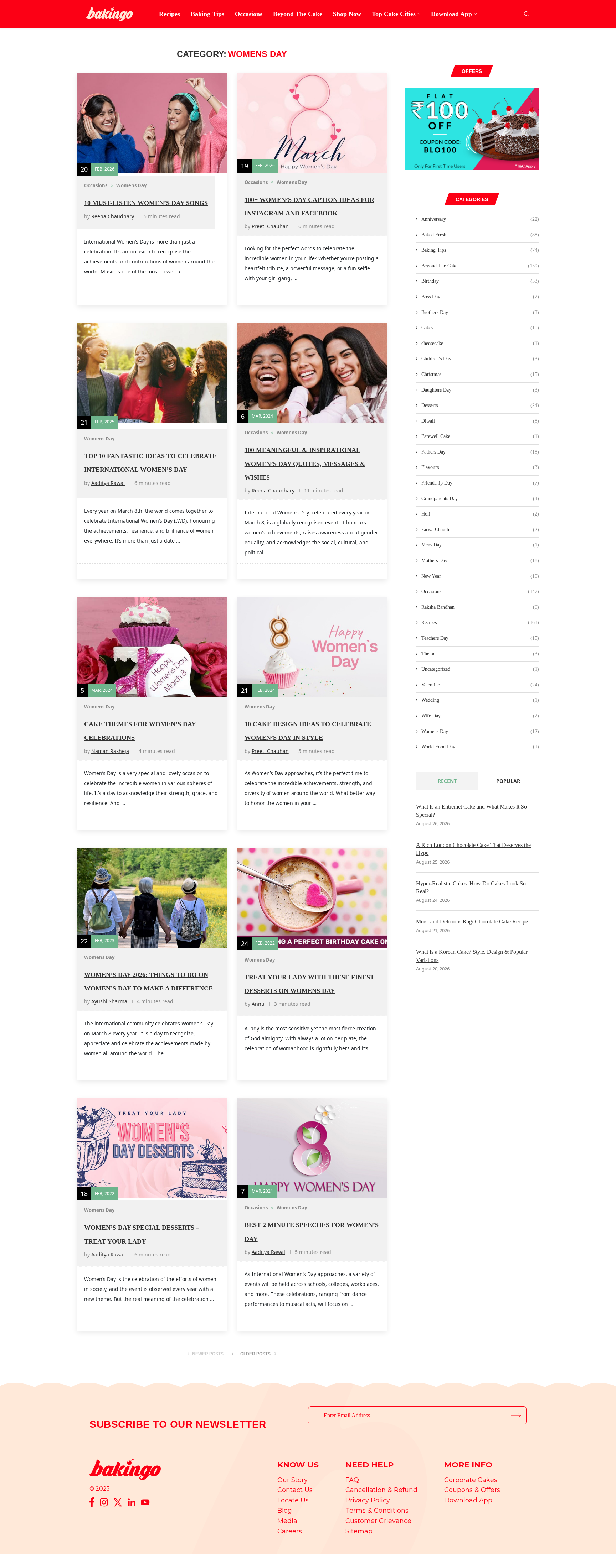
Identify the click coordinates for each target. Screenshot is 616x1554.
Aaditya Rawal (108, 483)
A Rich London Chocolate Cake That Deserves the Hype (473, 849)
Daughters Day (480, 390)
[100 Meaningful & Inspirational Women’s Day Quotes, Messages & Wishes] (312, 373)
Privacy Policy (367, 1500)
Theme (480, 653)
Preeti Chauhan (270, 226)
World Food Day (480, 746)
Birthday (480, 281)
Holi (480, 514)
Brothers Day (480, 312)
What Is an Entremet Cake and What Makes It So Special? (471, 810)
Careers (289, 1531)
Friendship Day (480, 483)
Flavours (480, 467)
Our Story (292, 1480)
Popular (508, 781)
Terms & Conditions (377, 1510)
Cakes (480, 327)
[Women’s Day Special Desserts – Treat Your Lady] (152, 1148)
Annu (258, 1003)
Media (287, 1521)
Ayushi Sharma (109, 1001)
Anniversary (480, 219)
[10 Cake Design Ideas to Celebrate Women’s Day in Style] (312, 647)
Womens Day (480, 731)
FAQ (352, 1480)
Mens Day (480, 545)
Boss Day (480, 296)
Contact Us (295, 1490)
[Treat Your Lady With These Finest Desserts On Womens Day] (312, 898)
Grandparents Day (480, 498)
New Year (480, 576)
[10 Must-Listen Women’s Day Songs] (152, 123)
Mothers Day (480, 560)
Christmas (480, 374)
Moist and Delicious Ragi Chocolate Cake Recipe (472, 922)
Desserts (480, 405)
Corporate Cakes (470, 1480)
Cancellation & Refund (381, 1490)
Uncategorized (480, 669)
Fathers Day (480, 452)
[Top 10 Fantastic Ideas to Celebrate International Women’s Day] (152, 373)
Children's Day (480, 358)
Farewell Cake (480, 436)
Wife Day (480, 715)
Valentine (480, 684)
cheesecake (480, 343)
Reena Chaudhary (112, 216)
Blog (284, 1510)
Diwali (480, 421)
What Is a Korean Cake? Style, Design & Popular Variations (472, 956)
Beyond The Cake (297, 13)
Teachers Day (480, 638)
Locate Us (293, 1500)
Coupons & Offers (472, 1490)
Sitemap (359, 1531)
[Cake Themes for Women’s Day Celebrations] (152, 647)
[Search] (526, 14)
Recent (447, 781)
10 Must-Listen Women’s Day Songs (146, 202)
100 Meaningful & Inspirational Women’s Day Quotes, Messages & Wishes (305, 463)
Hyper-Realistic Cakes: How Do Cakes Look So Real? (471, 887)
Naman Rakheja (110, 751)
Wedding (480, 700)
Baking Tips (207, 13)
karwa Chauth (480, 529)
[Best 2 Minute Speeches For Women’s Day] (312, 1148)
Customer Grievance (378, 1521)
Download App (451, 13)
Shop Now (347, 13)
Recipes (169, 13)
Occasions (248, 13)
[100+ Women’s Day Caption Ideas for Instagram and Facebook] (312, 123)
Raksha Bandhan (480, 607)
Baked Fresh (480, 234)
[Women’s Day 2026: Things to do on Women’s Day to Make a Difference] (152, 898)
